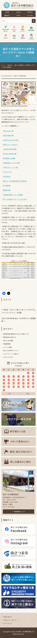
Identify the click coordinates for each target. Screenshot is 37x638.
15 (28, 380)
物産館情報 (6, 344)
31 (4, 390)
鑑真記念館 (6, 190)
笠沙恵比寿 (6, 176)
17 (4, 383)
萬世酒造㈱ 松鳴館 (9, 158)
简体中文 (30, 12)
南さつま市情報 (8, 341)
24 (4, 387)
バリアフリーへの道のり (11, 354)
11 (9, 380)
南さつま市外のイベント (11, 350)
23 (33, 383)
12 (14, 380)
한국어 (18, 15)
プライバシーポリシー (10, 620)
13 (18, 380)
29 (28, 387)
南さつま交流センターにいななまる (15, 199)
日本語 (7, 12)
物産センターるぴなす (10, 145)
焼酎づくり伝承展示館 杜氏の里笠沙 (15, 181)
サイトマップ (7, 623)
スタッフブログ (8, 357)
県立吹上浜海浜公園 (9, 154)
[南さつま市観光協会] (18, 4)
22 (28, 383)
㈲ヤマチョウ (7, 172)
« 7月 (8, 394)
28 (23, 387)
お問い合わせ (7, 617)
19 (14, 383)
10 (4, 380)
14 (23, 380)
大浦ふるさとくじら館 (10, 167)
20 (18, 383)
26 (14, 387)
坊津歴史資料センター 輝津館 (13, 195)
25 (9, 387)
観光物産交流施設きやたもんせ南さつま (16, 334)
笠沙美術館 (6, 186)
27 (18, 387)
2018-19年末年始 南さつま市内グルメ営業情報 (18, 319)
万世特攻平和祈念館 (9, 149)
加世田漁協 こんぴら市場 (11, 163)
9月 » (28, 394)
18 (9, 383)
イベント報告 (7, 347)
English (18, 12)
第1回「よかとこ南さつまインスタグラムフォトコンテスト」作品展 (18, 311)
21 (23, 383)
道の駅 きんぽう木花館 (10, 140)
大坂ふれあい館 (8, 131)
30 (33, 387)
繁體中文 (7, 15)
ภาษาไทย (30, 15)
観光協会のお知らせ (9, 337)
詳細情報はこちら (19, 511)
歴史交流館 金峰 (8, 135)
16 (33, 380)
